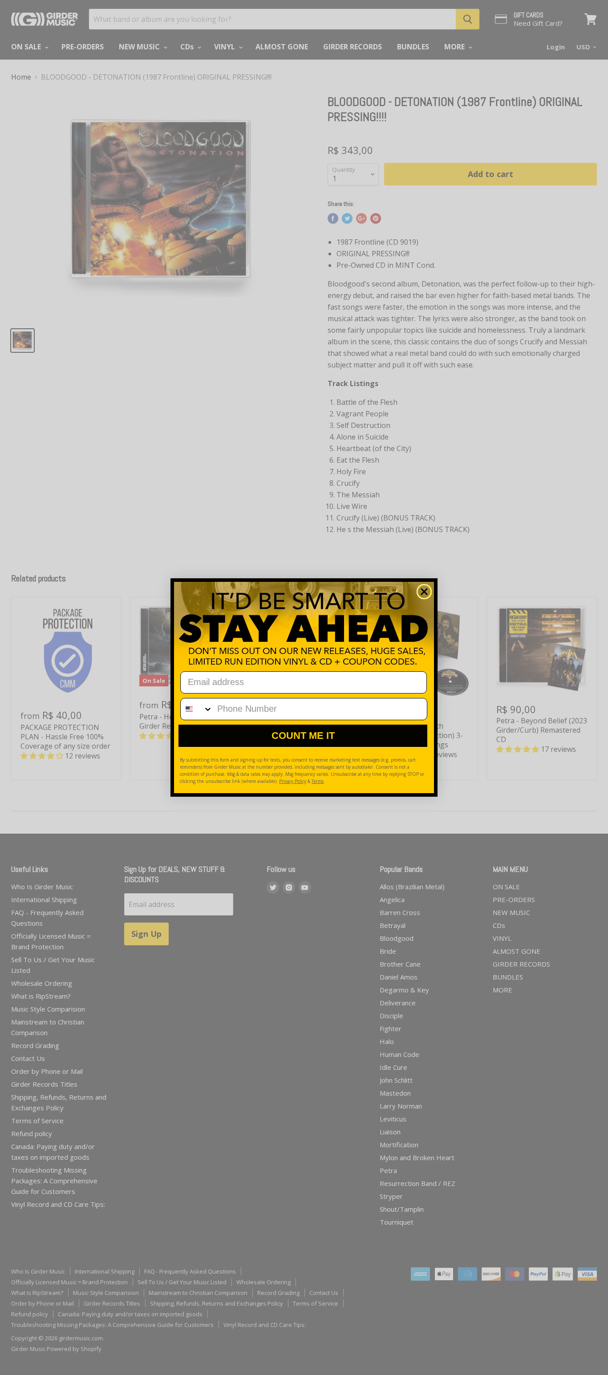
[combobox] (197, 709)
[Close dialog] (424, 591)
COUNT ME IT (303, 735)
